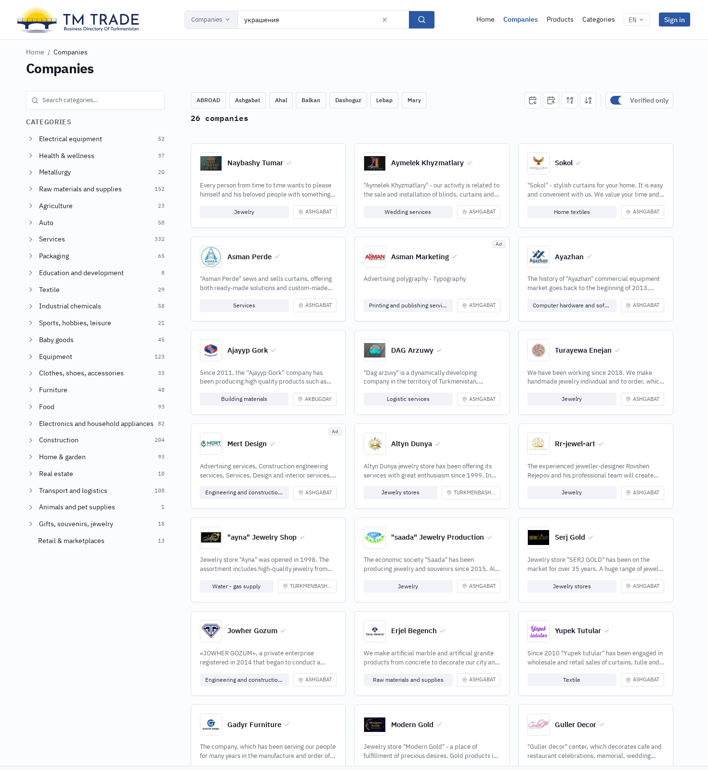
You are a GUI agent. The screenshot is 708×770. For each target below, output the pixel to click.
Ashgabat (247, 100)
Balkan (311, 100)
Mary (414, 100)
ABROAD (208, 100)
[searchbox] (95, 100)
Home (485, 19)
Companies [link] (70, 52)
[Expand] (31, 139)
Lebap (384, 100)
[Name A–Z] (570, 100)
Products (560, 19)
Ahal (281, 100)
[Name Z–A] (588, 100)
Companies (206, 19)
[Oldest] (551, 100)
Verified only (649, 100)
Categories (598, 19)
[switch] (618, 100)
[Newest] (532, 100)
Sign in (674, 19)
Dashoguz (348, 100)
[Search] (421, 19)
